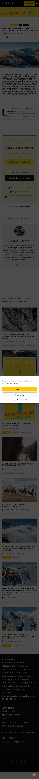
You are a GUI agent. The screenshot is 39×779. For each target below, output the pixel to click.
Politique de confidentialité (19, 400)
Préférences (19, 395)
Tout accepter (19, 389)
